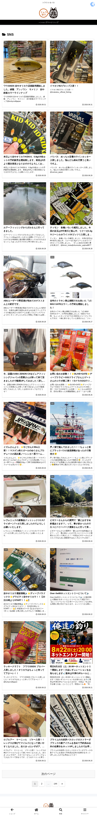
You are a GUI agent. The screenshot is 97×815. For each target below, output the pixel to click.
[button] (89, 513)
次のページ (48, 773)
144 (55, 784)
